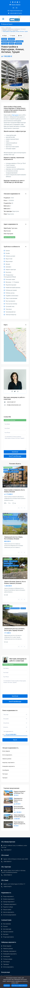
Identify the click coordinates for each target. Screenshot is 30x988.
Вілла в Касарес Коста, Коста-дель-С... (19, 808)
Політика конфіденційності (19, 985)
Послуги (5, 926)
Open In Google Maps (9, 237)
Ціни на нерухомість (8, 912)
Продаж (4, 30)
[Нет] (28, 982)
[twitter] (15, 2)
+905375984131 (7, 875)
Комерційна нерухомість (8, 766)
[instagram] (19, 2)
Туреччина (8, 27)
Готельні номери (7, 959)
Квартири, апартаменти (8, 29)
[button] (4, 80)
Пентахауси (6, 961)
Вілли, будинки (6, 751)
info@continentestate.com (14, 405)
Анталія (9, 30)
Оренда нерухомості (8, 901)
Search (15, 740)
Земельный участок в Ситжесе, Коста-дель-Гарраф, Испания (14, 629)
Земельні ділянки (6, 758)
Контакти (5, 934)
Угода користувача (8, 937)
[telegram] (13, 2)
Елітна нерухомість (7, 755)
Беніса (7, 577)
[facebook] (10, 2)
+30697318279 (7, 886)
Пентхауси (23, 29)
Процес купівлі (7, 909)
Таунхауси (4, 777)
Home (2, 27)
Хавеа (7, 533)
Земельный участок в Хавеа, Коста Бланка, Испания (13, 538)
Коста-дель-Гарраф (15, 624)
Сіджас (7, 624)
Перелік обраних (15, 4)
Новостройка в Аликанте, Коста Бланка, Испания (14, 491)
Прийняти (6, 985)
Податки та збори (8, 907)
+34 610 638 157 (14, 13)
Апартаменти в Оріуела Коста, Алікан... (18, 800)
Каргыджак (15, 115)
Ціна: (3, 734)
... (13, 500)
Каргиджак (15, 30)
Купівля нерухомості (8, 899)
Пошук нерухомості (8, 896)
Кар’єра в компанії (8, 931)
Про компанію (7, 924)
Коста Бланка (14, 485)
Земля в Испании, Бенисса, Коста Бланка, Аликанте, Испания (15, 582)
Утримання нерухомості (9, 904)
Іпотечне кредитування (9, 914)
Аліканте (8, 485)
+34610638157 (7, 850)
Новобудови (17, 29)
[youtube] (17, 2)
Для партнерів (7, 929)
